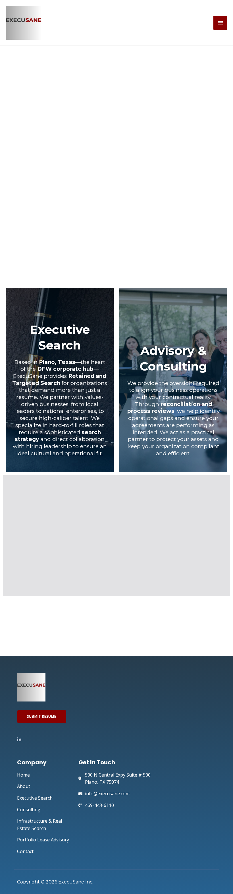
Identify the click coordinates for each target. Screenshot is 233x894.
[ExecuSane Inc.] (23, 23)
